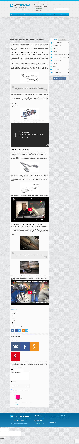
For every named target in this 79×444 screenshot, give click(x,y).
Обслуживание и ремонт (16, 14)
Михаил (15, 307)
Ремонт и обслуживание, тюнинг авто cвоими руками (21, 8)
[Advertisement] (39, 29)
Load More (29, 409)
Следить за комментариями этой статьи (20, 390)
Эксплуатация (57, 72)
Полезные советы (39, 423)
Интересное (57, 45)
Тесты (55, 63)
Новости (56, 48)
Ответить (17, 404)
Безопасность (48, 14)
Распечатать (14, 309)
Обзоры (55, 51)
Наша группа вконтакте (60, 78)
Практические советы (38, 14)
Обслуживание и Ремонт (60, 54)
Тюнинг (55, 14)
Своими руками (27, 14)
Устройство (56, 69)
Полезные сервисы (64, 14)
